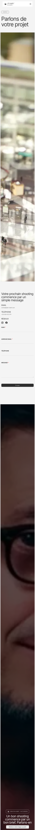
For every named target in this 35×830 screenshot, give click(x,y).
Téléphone (5, 351)
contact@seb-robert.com (8, 307)
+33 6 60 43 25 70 (6, 314)
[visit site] (2, 323)
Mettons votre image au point (17, 827)
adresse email (6, 339)
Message (4, 362)
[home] (9, 4)
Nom (3, 327)
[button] (30, 4)
